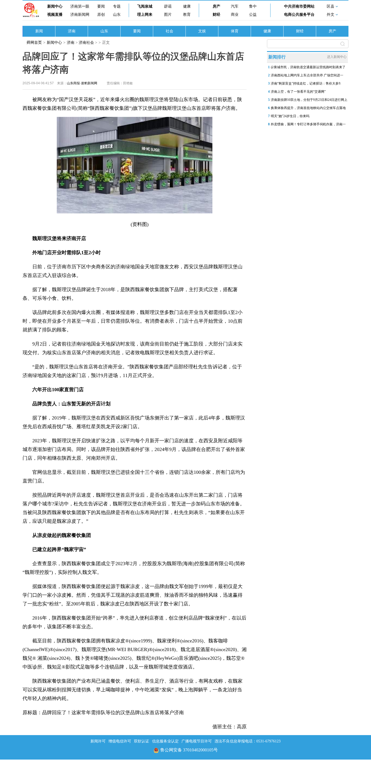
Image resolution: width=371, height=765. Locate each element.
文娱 (202, 31)
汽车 (234, 6)
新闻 (39, 31)
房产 (216, 6)
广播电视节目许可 (196, 741)
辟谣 (168, 6)
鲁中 (253, 6)
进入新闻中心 (337, 57)
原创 (101, 15)
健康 (187, 6)
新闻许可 (98, 741)
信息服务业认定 (165, 741)
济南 (72, 31)
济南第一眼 (79, 6)
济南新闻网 (79, 15)
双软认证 (141, 741)
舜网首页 (34, 43)
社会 (169, 31)
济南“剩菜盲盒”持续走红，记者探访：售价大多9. (306, 83)
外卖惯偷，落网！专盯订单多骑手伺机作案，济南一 (308, 124)
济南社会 (86, 43)
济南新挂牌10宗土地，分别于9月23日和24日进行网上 (309, 100)
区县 (330, 6)
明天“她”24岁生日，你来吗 (290, 116)
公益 (253, 15)
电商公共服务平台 (299, 15)
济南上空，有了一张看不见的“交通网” (298, 92)
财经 (216, 15)
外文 (330, 15)
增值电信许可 (119, 741)
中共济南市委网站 (299, 6)
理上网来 (144, 15)
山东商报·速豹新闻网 (82, 83)
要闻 (101, 6)
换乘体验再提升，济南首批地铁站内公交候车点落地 (308, 108)
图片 (168, 15)
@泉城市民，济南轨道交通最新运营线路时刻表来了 (308, 67)
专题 (117, 6)
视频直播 (54, 15)
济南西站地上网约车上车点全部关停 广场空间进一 (307, 75)
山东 (117, 15)
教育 (187, 15)
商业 (234, 15)
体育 (234, 31)
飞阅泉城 (144, 6)
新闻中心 (54, 6)
